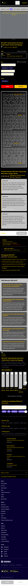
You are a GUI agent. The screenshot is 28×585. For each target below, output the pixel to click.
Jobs (2, 515)
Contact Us (4, 539)
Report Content (5, 472)
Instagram (6, 547)
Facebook (6, 549)
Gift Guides (4, 483)
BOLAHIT (3, 9)
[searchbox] (14, 407)
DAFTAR (20, 582)
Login (2, 494)
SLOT (9, 9)
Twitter (5, 551)
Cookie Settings (5, 541)
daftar (2, 496)
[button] (20, 383)
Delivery (3, 526)
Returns (3, 528)
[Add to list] (3, 373)
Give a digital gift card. (15, 244)
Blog (2, 490)
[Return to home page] (8, 3)
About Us (3, 504)
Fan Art (3, 485)
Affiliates (3, 511)
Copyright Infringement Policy (8, 476)
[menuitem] (3, 9)
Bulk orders (4, 499)
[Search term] (17, 3)
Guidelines (3, 532)
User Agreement (4, 565)
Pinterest (6, 556)
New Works (4, 488)
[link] (4, 411)
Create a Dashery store (7, 520)
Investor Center (5, 507)
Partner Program (5, 509)
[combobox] (17, 3)
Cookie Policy (19, 565)
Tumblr (5, 553)
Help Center (4, 530)
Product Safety (4, 534)
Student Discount (5, 492)
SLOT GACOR (17, 9)
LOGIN (7, 582)
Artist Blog (3, 518)
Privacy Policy (12, 565)
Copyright (3, 537)
